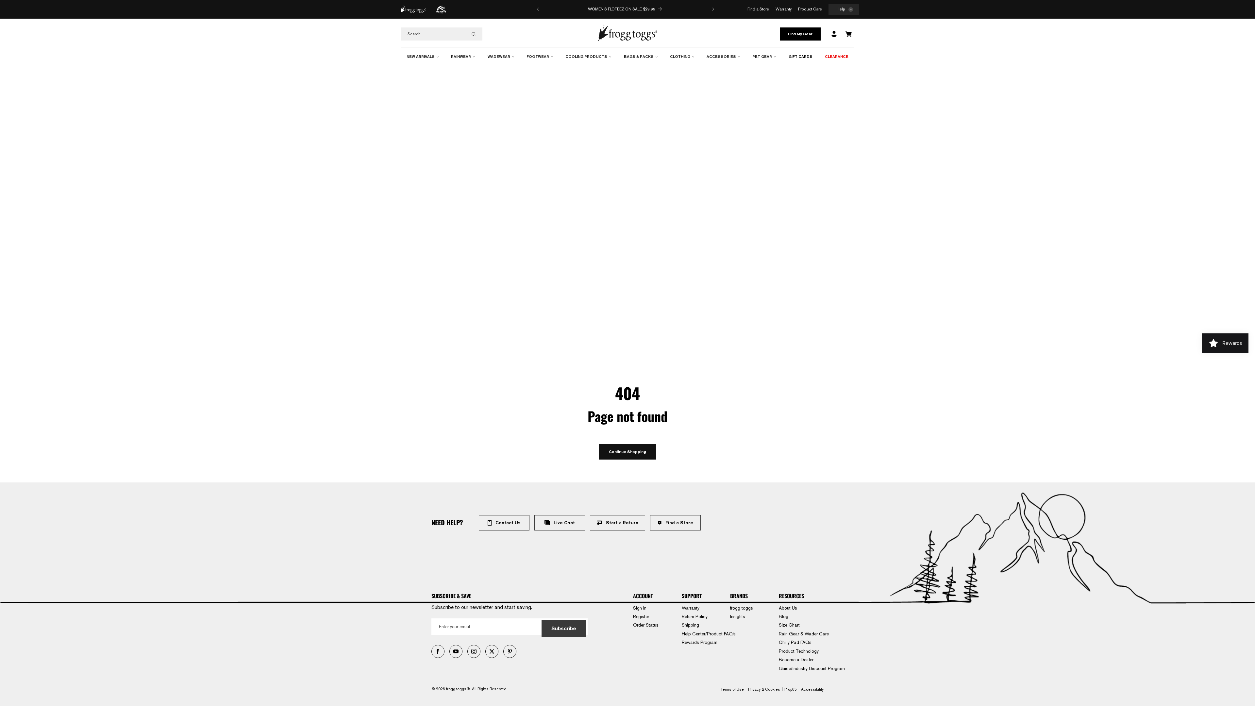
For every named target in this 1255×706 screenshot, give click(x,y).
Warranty (690, 608)
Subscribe (563, 628)
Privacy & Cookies (764, 689)
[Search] (474, 34)
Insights (737, 616)
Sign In (639, 608)
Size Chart (789, 625)
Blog (783, 616)
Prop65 (790, 689)
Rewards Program (699, 642)
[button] (843, 9)
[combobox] (441, 34)
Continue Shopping (627, 451)
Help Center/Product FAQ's (709, 633)
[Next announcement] (713, 9)
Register (641, 616)
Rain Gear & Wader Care (804, 633)
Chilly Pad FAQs (795, 642)
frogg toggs (741, 608)
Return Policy (695, 616)
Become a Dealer (796, 659)
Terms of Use (732, 689)
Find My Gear (800, 33)
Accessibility (812, 689)
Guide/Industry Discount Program (812, 668)
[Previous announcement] (538, 9)
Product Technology (799, 651)
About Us (788, 608)
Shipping (690, 625)
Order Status (646, 625)
